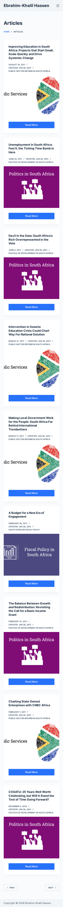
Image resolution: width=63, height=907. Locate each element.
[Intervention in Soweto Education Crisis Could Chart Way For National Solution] (31, 369)
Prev (12, 887)
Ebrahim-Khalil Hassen (26, 5)
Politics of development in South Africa (31, 162)
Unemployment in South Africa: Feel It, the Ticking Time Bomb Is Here (31, 148)
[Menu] (57, 5)
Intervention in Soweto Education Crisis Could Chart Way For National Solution (29, 330)
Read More (34, 125)
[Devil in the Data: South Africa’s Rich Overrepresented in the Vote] (31, 278)
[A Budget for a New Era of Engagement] (31, 554)
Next (50, 887)
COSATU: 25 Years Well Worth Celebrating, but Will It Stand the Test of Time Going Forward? (31, 795)
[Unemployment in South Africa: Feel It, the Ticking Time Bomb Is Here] (31, 187)
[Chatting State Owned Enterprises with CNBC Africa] (31, 743)
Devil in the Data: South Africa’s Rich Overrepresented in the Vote (31, 239)
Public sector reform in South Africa (29, 71)
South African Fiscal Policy (24, 529)
